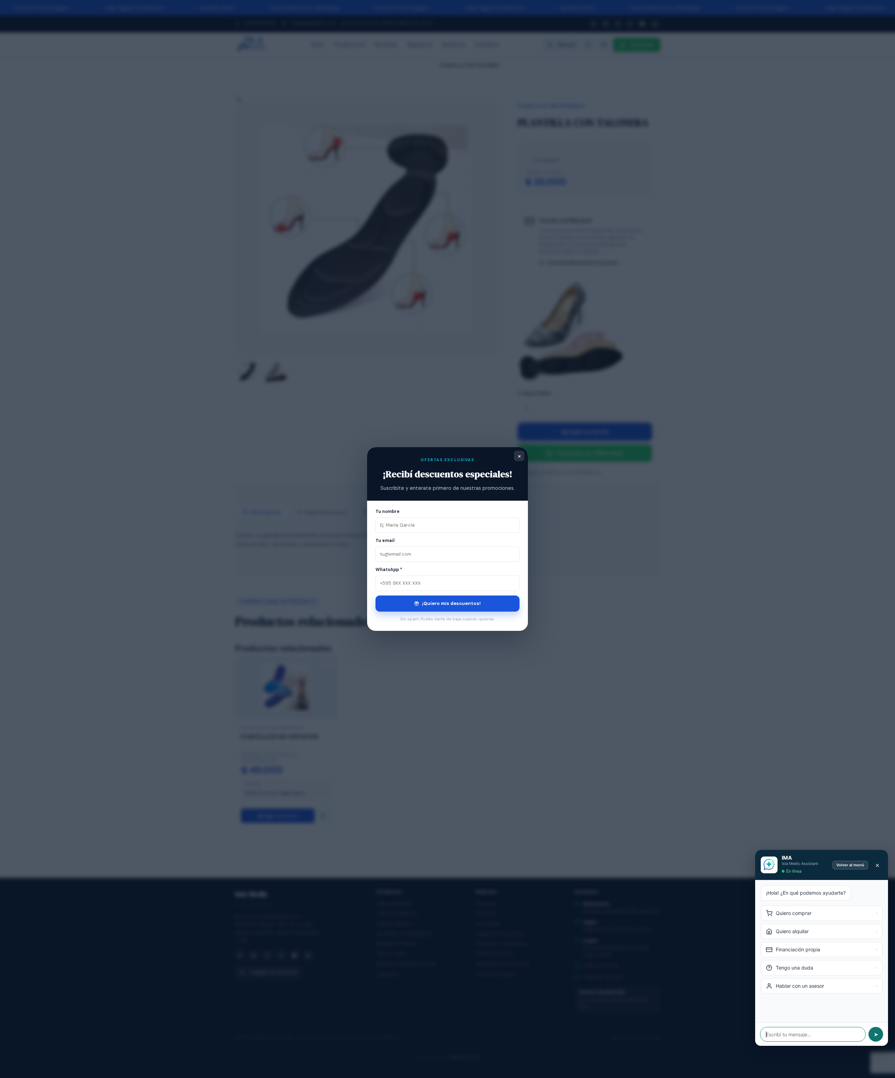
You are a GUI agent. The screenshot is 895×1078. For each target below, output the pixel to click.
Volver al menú (850, 864)
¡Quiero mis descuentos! (451, 603)
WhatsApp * (388, 569)
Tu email (385, 540)
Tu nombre (387, 511)
